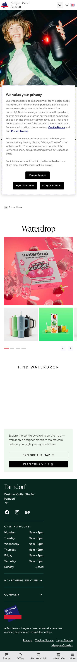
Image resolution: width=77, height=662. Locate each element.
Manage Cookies (62, 645)
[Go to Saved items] (67, 5)
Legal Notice (64, 640)
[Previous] (63, 348)
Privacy (27, 640)
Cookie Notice (44, 640)
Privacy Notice (19, 131)
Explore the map (36, 455)
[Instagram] (17, 512)
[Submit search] (60, 5)
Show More (15, 207)
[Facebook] (7, 512)
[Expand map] (38, 402)
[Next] (70, 348)
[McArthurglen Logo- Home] (4, 5)
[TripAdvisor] (27, 512)
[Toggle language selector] (73, 5)
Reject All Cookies (25, 185)
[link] (20, 5)
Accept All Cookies (51, 185)
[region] (38, 140)
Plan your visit (36, 464)
